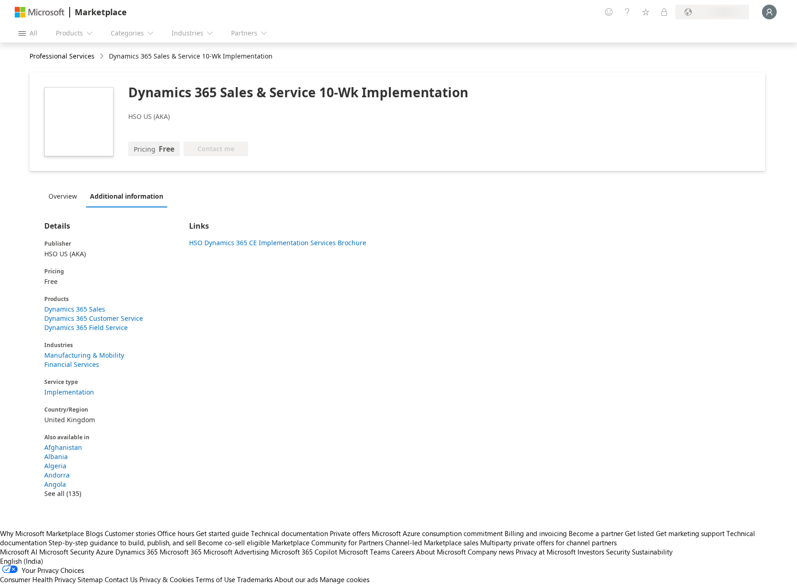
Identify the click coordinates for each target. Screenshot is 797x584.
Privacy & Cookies (166, 579)
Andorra (57, 475)
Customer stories (130, 533)
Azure (104, 551)
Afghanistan (63, 447)
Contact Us (121, 579)
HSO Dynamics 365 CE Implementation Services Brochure (277, 242)
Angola (55, 484)
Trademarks (255, 579)
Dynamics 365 (136, 551)
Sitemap (90, 579)
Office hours (175, 533)
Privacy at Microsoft (546, 551)
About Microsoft (441, 551)
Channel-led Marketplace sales (431, 542)
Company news (491, 551)
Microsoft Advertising (236, 551)
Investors (590, 551)
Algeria (55, 465)
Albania (56, 456)
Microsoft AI (18, 551)
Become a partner (596, 533)
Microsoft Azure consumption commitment (438, 533)
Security (618, 551)
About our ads (296, 579)
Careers (403, 551)
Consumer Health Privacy (38, 579)
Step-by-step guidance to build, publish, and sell (122, 542)
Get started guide (222, 533)
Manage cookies (344, 579)
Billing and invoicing (536, 533)
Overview (62, 196)
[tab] (65, 196)
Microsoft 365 (181, 551)
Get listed (639, 533)
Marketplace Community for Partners (327, 542)
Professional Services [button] (62, 56)
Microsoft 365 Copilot (304, 551)
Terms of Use (215, 579)
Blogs (94, 533)
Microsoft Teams (364, 551)
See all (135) (62, 493)
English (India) (21, 561)
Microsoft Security (66, 551)
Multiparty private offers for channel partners (548, 542)
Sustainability (652, 551)
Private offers (350, 533)
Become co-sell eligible (234, 542)
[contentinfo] (102, 56)
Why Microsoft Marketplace (42, 533)
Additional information (126, 196)
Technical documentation (289, 533)
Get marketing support (690, 533)
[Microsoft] (40, 12)
